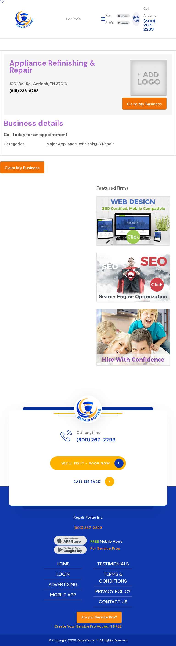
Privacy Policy (113, 591)
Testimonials (113, 564)
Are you (99, 617)
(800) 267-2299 (149, 25)
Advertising (63, 584)
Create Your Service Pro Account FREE (88, 626)
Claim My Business (144, 104)
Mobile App (63, 595)
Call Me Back (87, 482)
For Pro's (73, 19)
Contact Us (113, 602)
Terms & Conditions (113, 577)
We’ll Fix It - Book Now (86, 463)
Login (63, 574)
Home (63, 564)
